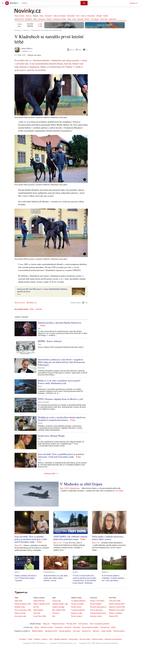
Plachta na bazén (47, 627)
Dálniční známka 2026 (116, 604)
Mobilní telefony (37, 631)
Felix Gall (36, 613)
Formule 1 (55, 613)
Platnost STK (113, 616)
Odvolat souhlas (97, 639)
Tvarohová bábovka (78, 610)
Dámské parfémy (65, 631)
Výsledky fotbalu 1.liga (60, 604)
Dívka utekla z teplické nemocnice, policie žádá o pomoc (108, 538)
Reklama (37, 639)
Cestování (41, 19)
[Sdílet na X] (86, 303)
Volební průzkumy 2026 (23, 604)
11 (87, 50)
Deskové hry (86, 631)
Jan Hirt (36, 607)
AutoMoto (28, 19)
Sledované (112, 19)
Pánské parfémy (119, 631)
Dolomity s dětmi (96, 616)
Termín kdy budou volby (23, 610)
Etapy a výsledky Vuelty (41, 604)
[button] (51, 94)
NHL (53, 616)
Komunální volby (20, 616)
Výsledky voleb (20, 607)
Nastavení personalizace (113, 639)
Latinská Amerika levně (98, 613)
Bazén (37, 627)
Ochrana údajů (85, 639)
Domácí (35, 16)
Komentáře (71, 16)
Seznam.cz (134, 3)
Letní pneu (76, 631)
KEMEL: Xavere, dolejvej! (50, 341)
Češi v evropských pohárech (99, 624)
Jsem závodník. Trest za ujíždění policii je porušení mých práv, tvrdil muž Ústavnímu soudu (61, 455)
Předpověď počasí (58, 624)
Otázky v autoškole (115, 613)
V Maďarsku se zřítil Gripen (81, 483)
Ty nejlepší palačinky (78, 601)
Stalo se (29, 16)
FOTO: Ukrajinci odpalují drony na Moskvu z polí (60, 398)
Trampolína (59, 627)
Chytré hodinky (106, 631)
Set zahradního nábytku (90, 627)
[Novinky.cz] (28, 11)
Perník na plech (76, 616)
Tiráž (50, 639)
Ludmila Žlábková (26, 48)
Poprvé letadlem (95, 604)
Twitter (30, 639)
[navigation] (2, 3)
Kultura (83, 16)
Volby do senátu (20, 613)
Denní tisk (103, 19)
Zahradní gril (104, 627)
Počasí (87, 19)
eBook (72, 50)
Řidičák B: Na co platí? (117, 610)
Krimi (78, 16)
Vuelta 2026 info (39, 601)
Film (39, 328)
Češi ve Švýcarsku (96, 610)
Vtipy (39, 344)
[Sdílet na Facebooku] (83, 303)
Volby (41, 16)
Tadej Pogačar (38, 610)
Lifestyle (99, 16)
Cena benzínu (83, 624)
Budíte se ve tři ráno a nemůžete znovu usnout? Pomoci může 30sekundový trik (59, 382)
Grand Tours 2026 (39, 616)
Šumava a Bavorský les (98, 607)
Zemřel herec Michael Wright (51, 435)
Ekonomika (91, 16)
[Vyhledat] (84, 3)
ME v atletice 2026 (58, 610)
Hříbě (32, 309)
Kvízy (74, 19)
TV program (95, 19)
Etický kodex (73, 639)
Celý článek (119, 490)
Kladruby (39, 309)
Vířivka (113, 627)
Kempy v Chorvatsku (97, 601)
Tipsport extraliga (58, 607)
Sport (69, 19)
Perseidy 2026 (71, 624)
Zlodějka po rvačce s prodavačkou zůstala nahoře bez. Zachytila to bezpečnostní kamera (62, 418)
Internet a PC (19, 19)
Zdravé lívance (76, 607)
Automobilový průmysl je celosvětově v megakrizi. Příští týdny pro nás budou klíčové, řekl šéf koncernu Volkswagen (61, 362)
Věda (35, 19)
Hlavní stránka (20, 16)
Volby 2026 (18, 601)
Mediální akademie (60, 639)
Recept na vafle (76, 613)
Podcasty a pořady (59, 19)
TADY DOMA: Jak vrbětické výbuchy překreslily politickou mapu (70, 538)
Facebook (22, 639)
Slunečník (67, 627)
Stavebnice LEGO (51, 631)
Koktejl (105, 16)
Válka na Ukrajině (59, 16)
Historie (49, 19)
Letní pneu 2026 (114, 601)
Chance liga (56, 601)
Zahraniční (48, 16)
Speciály (80, 19)
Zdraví (40, 386)
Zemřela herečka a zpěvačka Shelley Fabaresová (59, 322)
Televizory (95, 631)
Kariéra (44, 639)
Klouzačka (76, 627)
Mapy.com (46, 624)
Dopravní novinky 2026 (117, 607)
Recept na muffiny (77, 604)
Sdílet (80, 50)
